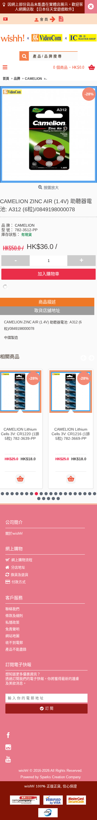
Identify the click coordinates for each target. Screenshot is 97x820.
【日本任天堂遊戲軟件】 (55, 9)
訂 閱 (49, 708)
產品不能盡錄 (15, 649)
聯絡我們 (12, 609)
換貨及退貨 (19, 575)
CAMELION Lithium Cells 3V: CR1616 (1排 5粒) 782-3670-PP (23, 434)
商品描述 (47, 302)
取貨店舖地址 (47, 310)
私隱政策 (12, 622)
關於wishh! (14, 533)
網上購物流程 (21, 560)
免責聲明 (12, 629)
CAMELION (24, 225)
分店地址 (18, 567)
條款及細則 (14, 616)
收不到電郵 (14, 643)
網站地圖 (12, 636)
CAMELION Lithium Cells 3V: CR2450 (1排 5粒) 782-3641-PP (73, 434)
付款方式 (19, 582)
